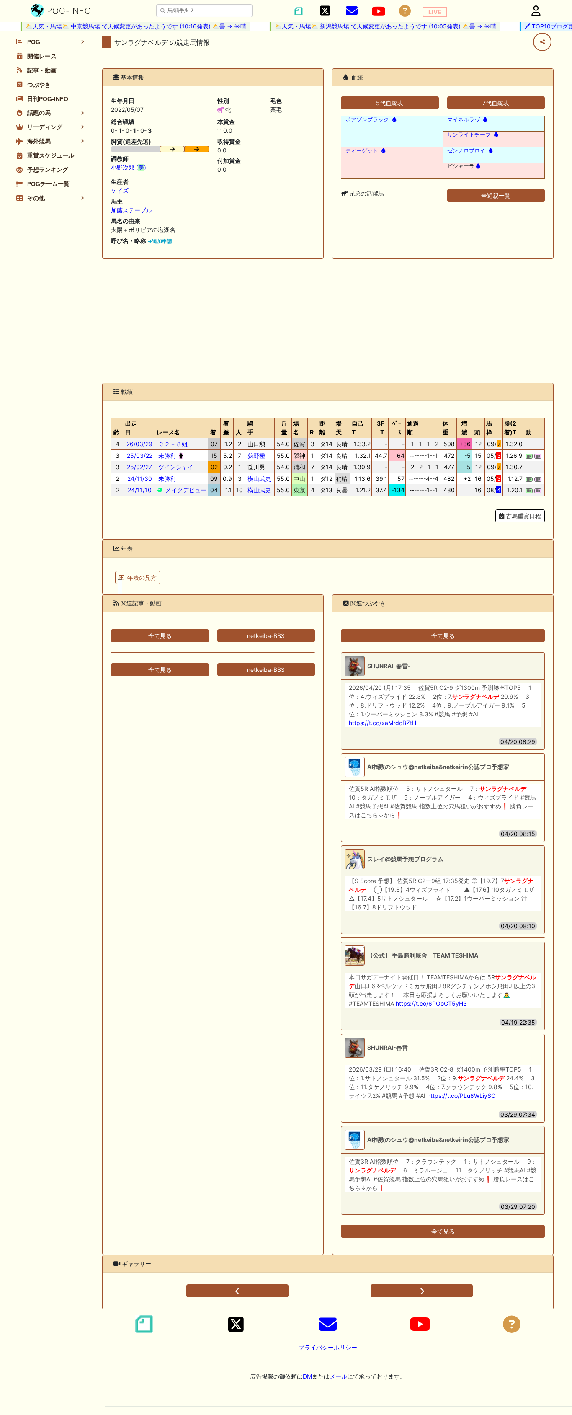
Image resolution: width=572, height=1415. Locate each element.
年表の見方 (142, 577)
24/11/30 (139, 478)
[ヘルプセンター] (405, 11)
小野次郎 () (128, 167)
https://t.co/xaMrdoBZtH (382, 722)
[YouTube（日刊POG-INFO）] (378, 11)
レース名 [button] (168, 432)
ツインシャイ (175, 466)
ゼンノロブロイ (466, 150)
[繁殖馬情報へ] (393, 119)
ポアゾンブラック (367, 119)
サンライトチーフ (469, 135)
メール (338, 1376)
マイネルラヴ (463, 119)
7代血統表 (495, 102)
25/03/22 (139, 455)
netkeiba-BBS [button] (266, 635)
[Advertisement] (328, 321)
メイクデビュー (185, 489)
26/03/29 (139, 443)
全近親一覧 (495, 195)
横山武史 (259, 478)
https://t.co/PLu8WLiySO (461, 1095)
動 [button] (528, 432)
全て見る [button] (160, 635)
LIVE (434, 11)
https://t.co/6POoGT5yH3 (431, 1003)
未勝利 (166, 455)
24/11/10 (140, 489)
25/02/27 (139, 466)
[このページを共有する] (542, 42)
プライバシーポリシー (328, 1347)
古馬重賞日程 (522, 515)
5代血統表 (389, 102)
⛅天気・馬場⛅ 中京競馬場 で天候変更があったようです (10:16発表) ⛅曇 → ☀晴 (125, 26)
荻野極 (256, 455)
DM (307, 1376)
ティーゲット (361, 150)
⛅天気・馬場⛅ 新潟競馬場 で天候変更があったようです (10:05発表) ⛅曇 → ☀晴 (375, 26)
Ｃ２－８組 (172, 443)
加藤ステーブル (131, 210)
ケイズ (120, 190)
